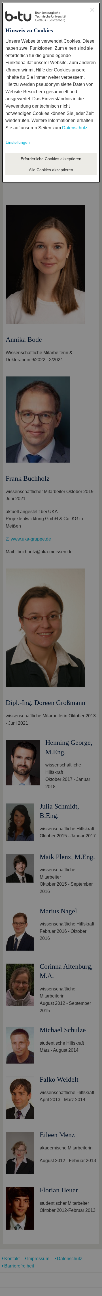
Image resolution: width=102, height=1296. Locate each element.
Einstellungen (18, 142)
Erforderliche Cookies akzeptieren (51, 158)
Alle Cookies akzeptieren (51, 169)
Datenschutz (74, 127)
